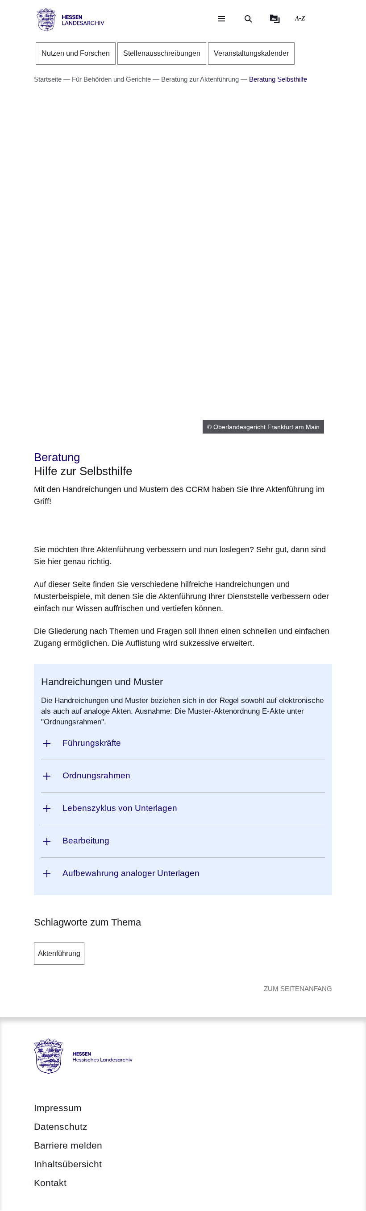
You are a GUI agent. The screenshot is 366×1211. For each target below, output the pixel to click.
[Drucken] (110, 523)
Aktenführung (59, 953)
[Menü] (221, 18)
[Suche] (248, 18)
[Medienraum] (274, 18)
